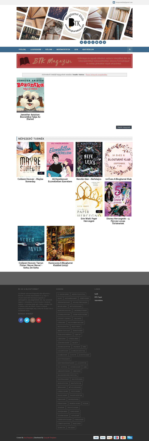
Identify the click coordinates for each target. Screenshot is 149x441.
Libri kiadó (77, 371)
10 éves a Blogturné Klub (118, 179)
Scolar (85, 403)
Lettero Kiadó (75, 367)
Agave (60, 298)
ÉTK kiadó (71, 427)
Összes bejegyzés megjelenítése (96, 75)
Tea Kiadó (61, 407)
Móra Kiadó (62, 387)
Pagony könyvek (76, 395)
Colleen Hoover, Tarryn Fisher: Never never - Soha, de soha (31, 265)
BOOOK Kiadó (62, 306)
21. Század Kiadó (63, 294)
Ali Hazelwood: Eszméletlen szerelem (60, 180)
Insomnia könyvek (64, 346)
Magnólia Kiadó (63, 379)
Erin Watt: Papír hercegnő (89, 219)
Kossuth (73, 355)
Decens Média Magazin (75, 322)
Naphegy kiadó (63, 391)
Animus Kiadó (84, 298)
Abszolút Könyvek (78, 294)
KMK (84, 346)
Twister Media (62, 411)
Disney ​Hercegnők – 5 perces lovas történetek (118, 221)
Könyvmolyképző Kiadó (66, 363)
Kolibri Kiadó (62, 355)
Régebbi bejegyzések (123, 127)
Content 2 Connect (64, 318)
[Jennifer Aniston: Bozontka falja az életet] (30, 95)
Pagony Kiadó (62, 395)
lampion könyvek (64, 423)
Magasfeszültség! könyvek (67, 375)
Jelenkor (76, 346)
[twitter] (81, 42)
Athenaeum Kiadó (64, 302)
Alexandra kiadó (71, 298)
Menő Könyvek (76, 383)
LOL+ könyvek (62, 367)
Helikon (75, 342)
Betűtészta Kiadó (76, 306)
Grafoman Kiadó (63, 342)
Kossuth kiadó (84, 355)
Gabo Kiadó (62, 338)
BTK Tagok (98, 297)
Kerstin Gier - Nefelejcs (89, 179)
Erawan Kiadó (78, 330)
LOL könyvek (81, 363)
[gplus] (89, 42)
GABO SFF (78, 334)
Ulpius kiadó (74, 411)
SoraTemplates (28, 437)
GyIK (76, 49)
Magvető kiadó (77, 379)
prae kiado (77, 423)
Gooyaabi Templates (50, 437)
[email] (96, 42)
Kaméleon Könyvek (78, 351)
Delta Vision (76, 326)
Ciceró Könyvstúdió (80, 314)
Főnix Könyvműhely (65, 334)
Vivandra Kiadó (63, 415)
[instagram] (93, 42)
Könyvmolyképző (64, 359)
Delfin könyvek (63, 326)
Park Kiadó (61, 399)
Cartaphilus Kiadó (80, 310)
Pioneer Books (73, 399)
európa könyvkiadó (65, 419)
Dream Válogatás (64, 330)
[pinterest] (104, 42)
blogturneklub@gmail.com (124, 2)
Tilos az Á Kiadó (72, 407)
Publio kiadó (62, 403)
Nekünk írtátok (63, 49)
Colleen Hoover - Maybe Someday (30, 180)
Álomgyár (61, 427)
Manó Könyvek (63, 383)
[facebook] (85, 42)
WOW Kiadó (75, 415)
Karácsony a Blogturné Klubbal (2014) (61, 264)
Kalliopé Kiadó (63, 351)
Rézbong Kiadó (75, 403)
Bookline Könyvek (64, 310)
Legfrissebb (35, 49)
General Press (73, 338)
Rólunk (48, 49)
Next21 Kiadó (75, 391)
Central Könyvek (64, 314)
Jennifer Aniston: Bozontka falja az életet (30, 116)
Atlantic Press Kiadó (80, 302)
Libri (85, 367)
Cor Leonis (77, 318)
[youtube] (100, 42)
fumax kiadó (78, 419)
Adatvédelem (88, 49)
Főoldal (22, 49)
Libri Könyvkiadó (64, 371)
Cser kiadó (61, 322)
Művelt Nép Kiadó (75, 387)
